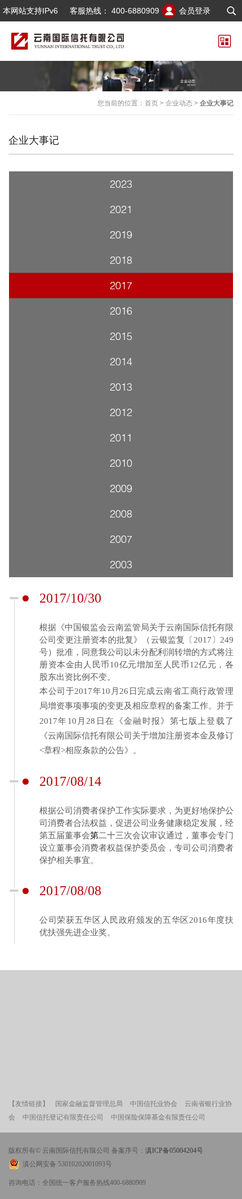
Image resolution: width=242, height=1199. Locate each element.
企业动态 (178, 103)
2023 (121, 184)
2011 (121, 437)
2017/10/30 (70, 598)
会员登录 (194, 10)
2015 (121, 336)
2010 (121, 463)
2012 (121, 412)
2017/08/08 (70, 890)
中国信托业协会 (153, 1104)
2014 (121, 361)
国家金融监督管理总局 (89, 1104)
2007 (121, 539)
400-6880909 (135, 10)
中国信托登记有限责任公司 (63, 1117)
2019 (121, 234)
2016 (121, 310)
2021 (121, 209)
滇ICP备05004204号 (174, 1150)
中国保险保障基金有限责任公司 (158, 1117)
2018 (121, 260)
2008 (121, 513)
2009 (121, 488)
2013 (121, 387)
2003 (121, 564)
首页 (151, 103)
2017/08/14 (70, 781)
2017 (121, 285)
